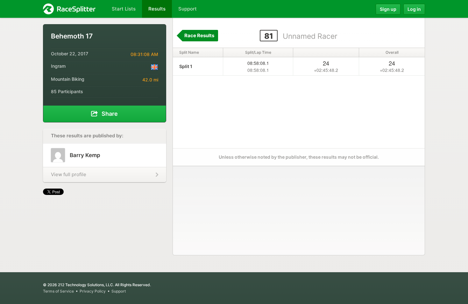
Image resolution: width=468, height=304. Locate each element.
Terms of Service (58, 291)
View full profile (68, 174)
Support (118, 291)
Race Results (199, 35)
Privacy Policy (93, 291)
